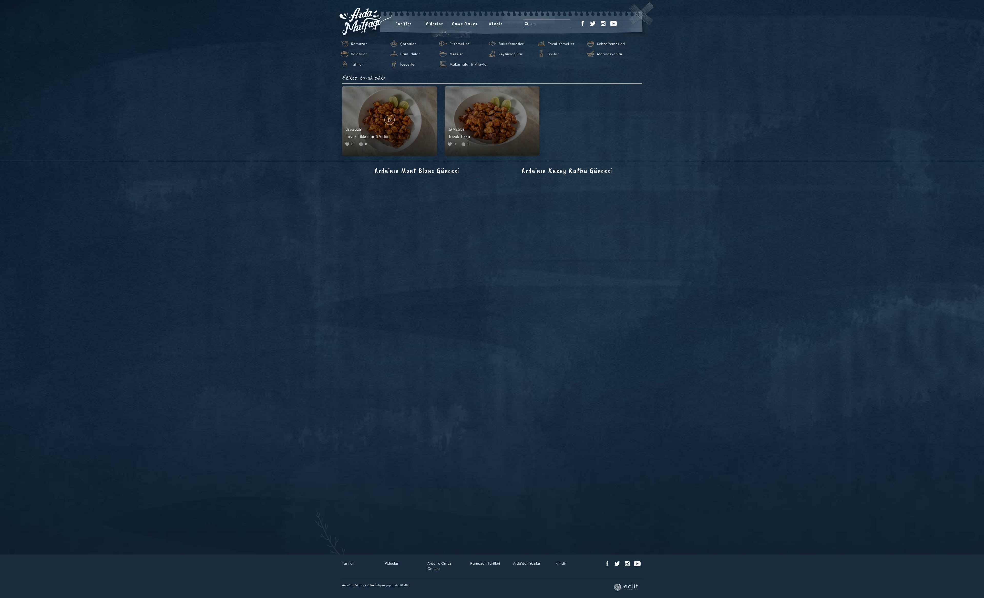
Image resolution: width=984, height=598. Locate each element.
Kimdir (496, 23)
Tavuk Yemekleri (562, 43)
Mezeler (456, 54)
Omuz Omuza (465, 23)
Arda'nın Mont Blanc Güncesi (417, 170)
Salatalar (359, 54)
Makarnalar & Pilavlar (468, 64)
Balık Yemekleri (512, 43)
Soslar (553, 54)
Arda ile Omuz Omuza (439, 566)
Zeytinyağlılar (511, 54)
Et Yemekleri (459, 43)
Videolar (434, 23)
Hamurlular (410, 54)
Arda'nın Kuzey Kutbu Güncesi (567, 170)
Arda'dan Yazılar (526, 563)
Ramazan (359, 43)
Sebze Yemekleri (611, 43)
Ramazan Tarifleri (485, 563)
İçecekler (408, 64)
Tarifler (404, 23)
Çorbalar (408, 43)
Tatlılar (357, 64)
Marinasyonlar (610, 54)
